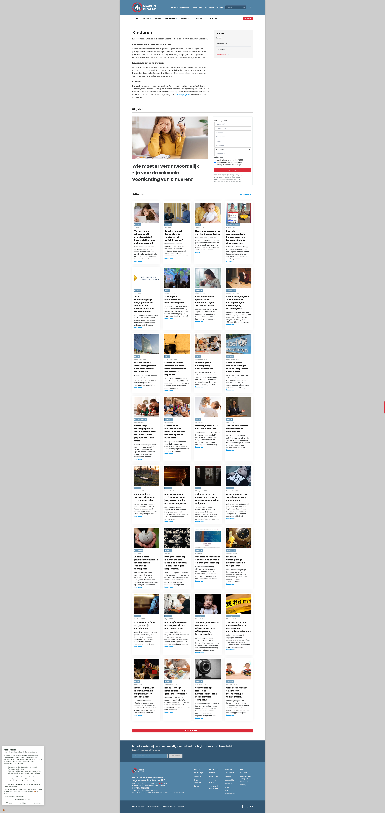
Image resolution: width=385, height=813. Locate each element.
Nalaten (228, 787)
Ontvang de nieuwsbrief (214, 787)
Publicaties (213, 776)
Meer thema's (221, 55)
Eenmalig (228, 776)
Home (135, 18)
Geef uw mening (212, 781)
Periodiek (228, 783)
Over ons (145, 18)
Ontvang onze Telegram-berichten (245, 778)
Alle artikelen (245, 194)
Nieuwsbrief (197, 7)
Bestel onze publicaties (180, 7)
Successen (209, 7)
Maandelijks (229, 780)
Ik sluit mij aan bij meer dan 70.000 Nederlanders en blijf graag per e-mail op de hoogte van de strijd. (229, 162)
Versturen (176, 755)
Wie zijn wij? (198, 773)
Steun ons (198, 18)
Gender (219, 38)
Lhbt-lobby (220, 49)
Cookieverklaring (168, 806)
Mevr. (225, 121)
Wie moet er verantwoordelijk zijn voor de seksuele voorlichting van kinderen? (165, 172)
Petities (158, 18)
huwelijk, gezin (183, 94)
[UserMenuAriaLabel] (251, 7)
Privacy (243, 785)
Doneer (247, 18)
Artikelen (184, 18)
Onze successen (198, 781)
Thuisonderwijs (221, 43)
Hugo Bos (197, 776)
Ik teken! (232, 170)
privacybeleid (231, 178)
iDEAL (161, 783)
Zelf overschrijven (230, 792)
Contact (219, 7)
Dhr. (217, 121)
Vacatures (212, 18)
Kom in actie (170, 18)
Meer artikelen (191, 730)
